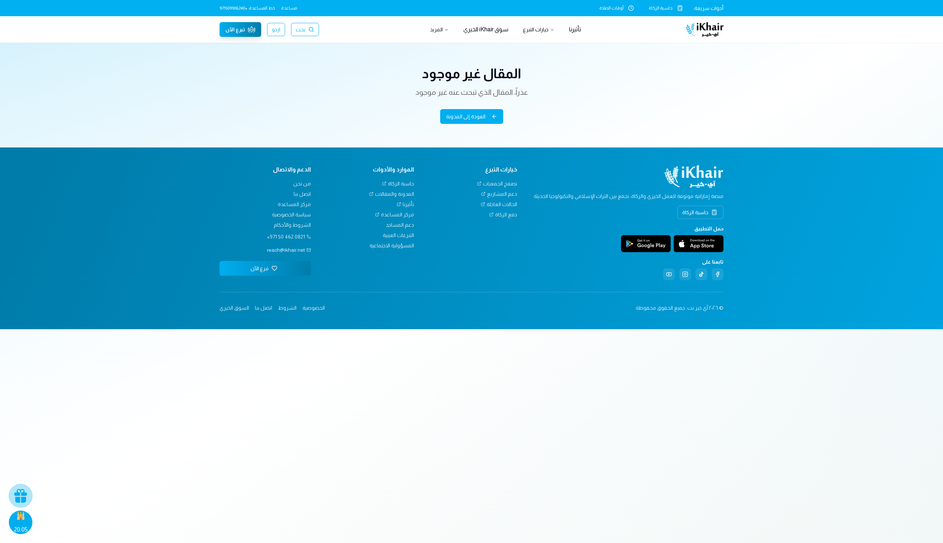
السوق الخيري (234, 308)
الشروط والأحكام (292, 225)
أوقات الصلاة (611, 8)
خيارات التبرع (535, 29)
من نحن (302, 184)
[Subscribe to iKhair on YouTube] (669, 274)
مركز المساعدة (397, 214)
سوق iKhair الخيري (485, 29)
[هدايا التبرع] (20, 496)
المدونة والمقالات (394, 194)
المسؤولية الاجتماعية (391, 245)
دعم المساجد (400, 225)
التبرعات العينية (398, 235)
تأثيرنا (575, 29)
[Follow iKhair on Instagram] (685, 274)
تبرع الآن (235, 29)
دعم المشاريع (502, 194)
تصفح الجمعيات (500, 184)
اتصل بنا (302, 194)
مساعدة (289, 8)
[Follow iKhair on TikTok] (701, 274)
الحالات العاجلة (502, 204)
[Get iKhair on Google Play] (646, 243)
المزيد (436, 29)
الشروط (287, 308)
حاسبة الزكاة (661, 8)
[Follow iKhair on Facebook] (717, 274)
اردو (276, 29)
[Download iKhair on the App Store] (698, 243)
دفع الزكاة (506, 214)
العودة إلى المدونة (465, 116)
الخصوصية (313, 308)
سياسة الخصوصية (291, 214)
